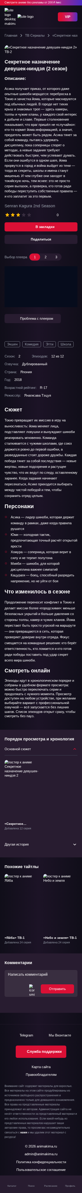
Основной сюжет (18, 749)
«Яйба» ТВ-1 (15, 938)
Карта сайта (41, 1067)
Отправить (57, 989)
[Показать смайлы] (31, 988)
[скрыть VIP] (74, 2)
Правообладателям (41, 1074)
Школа (66, 344)
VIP (67, 17)
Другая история (17, 844)
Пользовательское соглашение (41, 1170)
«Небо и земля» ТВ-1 (60, 938)
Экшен (12, 344)
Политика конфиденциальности (41, 1162)
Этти (49, 344)
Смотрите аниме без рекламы (33, 2)
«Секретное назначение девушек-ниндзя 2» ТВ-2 (22, 827)
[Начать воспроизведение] (41, 286)
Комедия (31, 344)
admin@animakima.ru (41, 1154)
